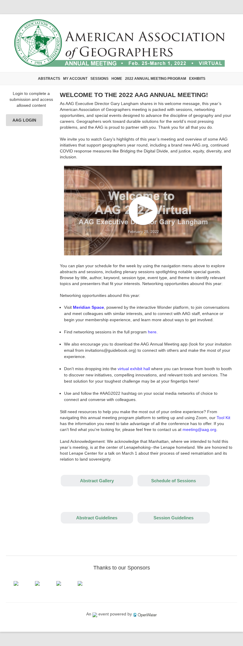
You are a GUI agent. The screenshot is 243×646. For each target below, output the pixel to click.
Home (116, 78)
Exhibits (197, 78)
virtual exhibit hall (134, 368)
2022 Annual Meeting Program (155, 78)
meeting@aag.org (199, 429)
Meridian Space (88, 307)
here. (153, 332)
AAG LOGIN (24, 120)
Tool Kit (223, 417)
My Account (75, 78)
